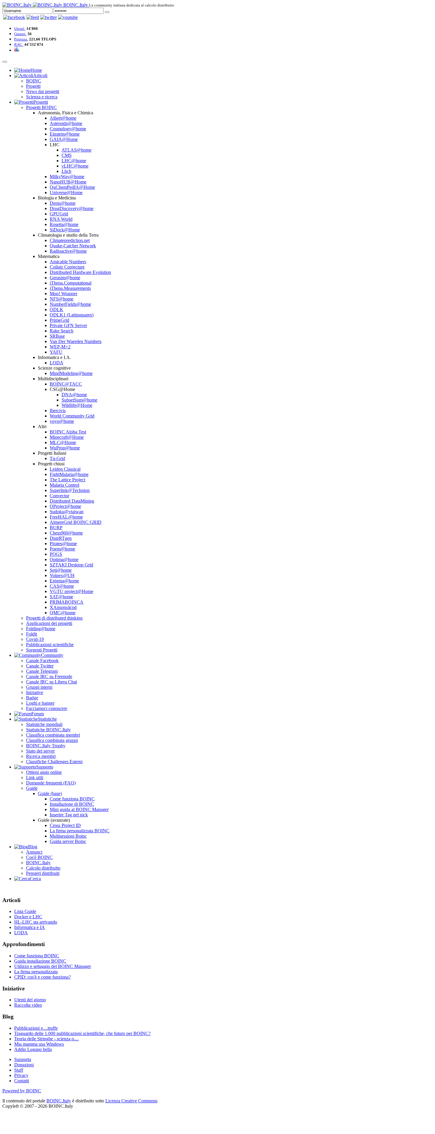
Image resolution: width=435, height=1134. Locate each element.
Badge (32, 697)
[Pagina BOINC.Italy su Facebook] (14, 17)
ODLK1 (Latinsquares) (72, 314)
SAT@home (61, 596)
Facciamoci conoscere (46, 708)
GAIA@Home (64, 139)
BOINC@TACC (66, 383)
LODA (56, 362)
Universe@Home (66, 192)
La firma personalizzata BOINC (79, 830)
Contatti (21, 1080)
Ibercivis (58, 410)
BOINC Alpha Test (68, 431)
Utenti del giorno (30, 999)
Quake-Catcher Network (73, 245)
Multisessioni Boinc (68, 836)
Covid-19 (35, 639)
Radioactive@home (68, 251)
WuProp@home (65, 447)
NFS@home (61, 298)
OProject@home (65, 506)
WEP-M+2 (60, 346)
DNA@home (74, 394)
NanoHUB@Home (68, 181)
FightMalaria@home (69, 474)
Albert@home (63, 118)
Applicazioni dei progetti (49, 623)
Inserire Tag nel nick (69, 814)
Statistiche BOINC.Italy (48, 729)
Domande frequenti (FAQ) (51, 782)
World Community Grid (72, 415)
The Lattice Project (67, 479)
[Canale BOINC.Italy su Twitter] (48, 17)
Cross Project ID (65, 825)
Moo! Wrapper (63, 293)
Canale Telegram (42, 671)
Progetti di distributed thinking (54, 617)
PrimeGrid (59, 320)
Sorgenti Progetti (41, 649)
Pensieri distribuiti (42, 873)
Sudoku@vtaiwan (66, 511)
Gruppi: (20, 34)
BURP (56, 527)
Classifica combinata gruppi (52, 740)
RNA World (61, 219)
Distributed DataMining (72, 500)
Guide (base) (50, 793)
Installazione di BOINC (72, 804)
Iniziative (34, 692)
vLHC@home (75, 165)
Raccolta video (28, 1005)
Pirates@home (63, 543)
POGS (56, 554)
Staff (18, 1070)
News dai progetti (42, 91)
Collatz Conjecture (67, 266)
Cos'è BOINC (39, 857)
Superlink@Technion (70, 490)
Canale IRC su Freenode (49, 676)
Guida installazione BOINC (40, 961)
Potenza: (21, 39)
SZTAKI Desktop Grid (71, 564)
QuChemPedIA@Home (72, 187)
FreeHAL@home (66, 516)
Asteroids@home (66, 123)
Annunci (34, 851)
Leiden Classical (65, 469)
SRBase (57, 336)
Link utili (34, 777)
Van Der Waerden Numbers (76, 341)
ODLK (56, 309)
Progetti (33, 86)
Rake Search (61, 330)
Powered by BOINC (21, 1090)
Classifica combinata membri (53, 734)
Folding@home (40, 628)
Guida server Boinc (68, 841)
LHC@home (74, 160)
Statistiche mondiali (44, 724)
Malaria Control (64, 485)
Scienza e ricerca (41, 96)
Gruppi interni (39, 687)
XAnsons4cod (63, 607)
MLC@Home (63, 442)
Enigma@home (64, 580)
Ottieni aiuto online (44, 772)
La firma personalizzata (36, 971)
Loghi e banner (40, 703)
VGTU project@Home (71, 591)
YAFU (56, 352)
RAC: (18, 44)
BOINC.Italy (38, 862)
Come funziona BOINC (72, 798)
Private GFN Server (68, 325)
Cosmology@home (68, 128)
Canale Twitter (40, 665)
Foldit (31, 633)
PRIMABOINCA (66, 602)
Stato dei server (40, 750)
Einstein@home (65, 134)
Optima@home (64, 559)
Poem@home (62, 548)
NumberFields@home (70, 304)
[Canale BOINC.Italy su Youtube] (32, 17)
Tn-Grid (57, 458)
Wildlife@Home (77, 405)
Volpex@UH (62, 575)
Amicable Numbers (68, 261)
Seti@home (61, 570)
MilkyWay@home (67, 176)
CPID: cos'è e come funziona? (42, 976)
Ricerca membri (41, 756)
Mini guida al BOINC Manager (79, 809)
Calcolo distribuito (43, 867)
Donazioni (24, 1064)
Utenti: (19, 28)
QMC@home (62, 612)
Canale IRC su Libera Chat (51, 681)
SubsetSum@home (79, 399)
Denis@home (62, 203)
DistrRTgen (61, 538)
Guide (32, 788)
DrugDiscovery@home (72, 208)
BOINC (33, 80)
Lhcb (66, 171)
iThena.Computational (70, 282)
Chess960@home (66, 532)
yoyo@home (62, 421)
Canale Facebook (42, 660)
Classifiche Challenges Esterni (54, 761)
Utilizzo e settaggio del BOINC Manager (52, 966)
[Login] (107, 12)
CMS (67, 155)
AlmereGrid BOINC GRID (76, 522)
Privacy (21, 1075)
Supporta (22, 1059)
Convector (59, 495)
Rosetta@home (64, 224)
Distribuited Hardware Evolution (80, 272)
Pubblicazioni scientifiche (50, 644)
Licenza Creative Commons (131, 1100)
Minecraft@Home (67, 437)
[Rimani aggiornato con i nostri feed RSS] (68, 17)
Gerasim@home (65, 277)
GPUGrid (59, 213)
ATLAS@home (76, 149)
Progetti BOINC (41, 107)
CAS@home (62, 586)
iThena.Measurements (70, 288)
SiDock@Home (65, 229)
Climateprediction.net (70, 240)
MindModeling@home (71, 373)
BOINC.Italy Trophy (45, 745)
